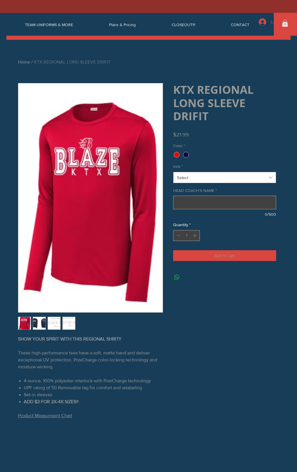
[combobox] (224, 177)
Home (24, 62)
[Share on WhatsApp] (176, 277)
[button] (285, 23)
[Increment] (195, 235)
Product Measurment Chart (45, 415)
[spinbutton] (186, 235)
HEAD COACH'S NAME (195, 190)
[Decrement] (177, 235)
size (178, 166)
